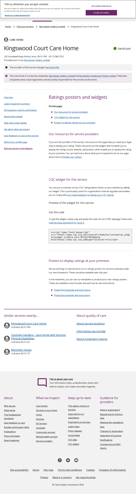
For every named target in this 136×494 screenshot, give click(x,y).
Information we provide (90, 331)
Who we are (9, 406)
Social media (74, 435)
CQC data (72, 439)
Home (8, 26)
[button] (122, 48)
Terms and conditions (70, 470)
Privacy (44, 477)
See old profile (52, 67)
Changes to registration (111, 431)
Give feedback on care (14, 422)
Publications (10, 431)
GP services (41, 423)
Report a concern (62, 477)
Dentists (40, 419)
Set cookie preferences (101, 6)
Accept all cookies (101, 12)
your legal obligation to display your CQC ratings (90, 195)
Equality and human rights (16, 427)
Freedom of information (112, 470)
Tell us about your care (61, 379)
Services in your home (46, 410)
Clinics (39, 414)
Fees (102, 426)
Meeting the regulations (111, 422)
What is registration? (110, 410)
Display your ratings (72, 157)
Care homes (42, 406)
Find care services (25, 26)
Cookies (90, 470)
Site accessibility (19, 470)
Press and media (12, 436)
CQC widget (73, 444)
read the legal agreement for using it (66, 222)
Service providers (44, 441)
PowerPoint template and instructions (72, 290)
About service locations (90, 323)
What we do (9, 410)
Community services (45, 432)
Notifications (106, 440)
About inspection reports (91, 339)
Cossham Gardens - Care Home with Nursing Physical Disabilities (38, 336)
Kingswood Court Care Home (28, 323)
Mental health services (47, 436)
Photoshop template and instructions (72, 295)
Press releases (75, 431)
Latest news (74, 426)
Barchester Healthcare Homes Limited (97, 75)
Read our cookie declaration (17, 15)
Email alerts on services (79, 422)
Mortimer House (21, 350)
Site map (48, 470)
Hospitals (40, 427)
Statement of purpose (110, 435)
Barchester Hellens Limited (52, 26)
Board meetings (11, 440)
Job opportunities (86, 477)
